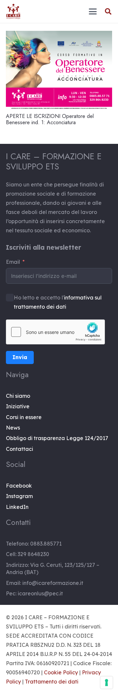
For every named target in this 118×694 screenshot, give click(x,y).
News (13, 427)
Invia (19, 357)
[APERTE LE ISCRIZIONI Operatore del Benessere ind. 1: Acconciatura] (59, 70)
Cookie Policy (61, 672)
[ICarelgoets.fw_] (13, 11)
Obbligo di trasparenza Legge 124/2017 (57, 438)
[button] (93, 11)
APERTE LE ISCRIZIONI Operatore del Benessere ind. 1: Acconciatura (50, 119)
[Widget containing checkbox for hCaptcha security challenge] (55, 331)
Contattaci (19, 449)
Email (13, 262)
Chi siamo (18, 396)
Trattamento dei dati (51, 681)
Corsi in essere (24, 417)
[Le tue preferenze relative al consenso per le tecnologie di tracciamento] (106, 682)
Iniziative (18, 406)
